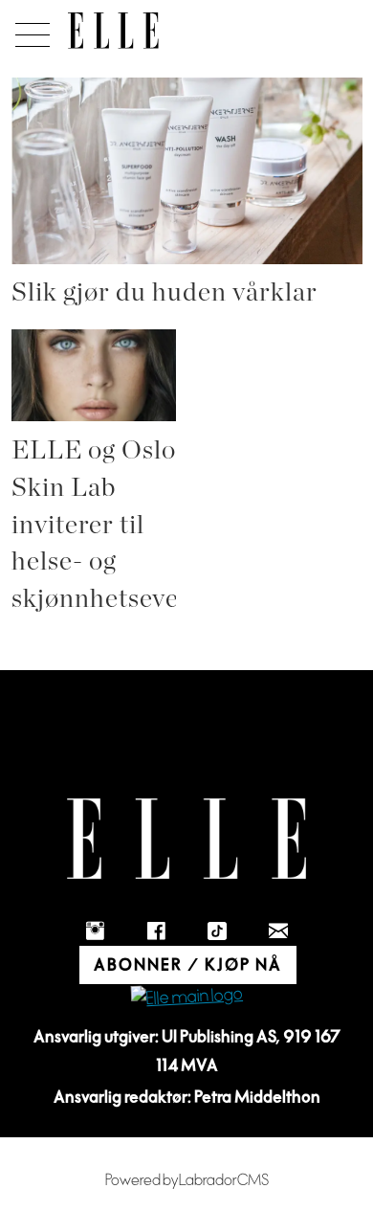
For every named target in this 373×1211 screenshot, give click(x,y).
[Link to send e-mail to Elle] (278, 930)
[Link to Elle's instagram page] (95, 930)
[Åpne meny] (29, 29)
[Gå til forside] (113, 30)
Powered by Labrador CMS (187, 1180)
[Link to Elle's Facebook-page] (156, 930)
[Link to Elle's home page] (186, 839)
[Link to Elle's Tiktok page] (217, 930)
